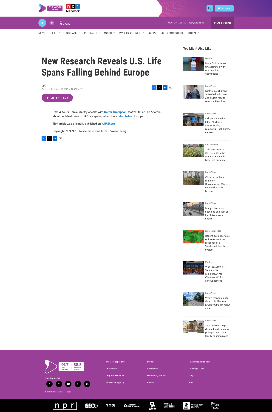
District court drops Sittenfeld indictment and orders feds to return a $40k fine (216, 96)
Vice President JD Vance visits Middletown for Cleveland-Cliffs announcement (215, 273)
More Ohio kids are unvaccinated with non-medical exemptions (215, 68)
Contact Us (152, 368)
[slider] (56, 22)
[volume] (51, 22)
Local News (210, 86)
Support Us (156, 32)
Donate (225, 8)
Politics (208, 262)
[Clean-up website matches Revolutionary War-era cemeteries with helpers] (193, 178)
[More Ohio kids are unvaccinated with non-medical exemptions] (193, 64)
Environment (211, 144)
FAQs (191, 375)
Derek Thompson (115, 112)
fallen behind (125, 116)
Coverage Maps (196, 368)
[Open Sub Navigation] (47, 33)
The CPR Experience (115, 361)
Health (208, 58)
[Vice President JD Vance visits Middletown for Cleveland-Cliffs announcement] (193, 268)
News (41, 32)
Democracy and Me (156, 375)
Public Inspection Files (199, 361)
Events (150, 361)
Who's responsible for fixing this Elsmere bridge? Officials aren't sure (217, 303)
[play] (42, 23)
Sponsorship (175, 32)
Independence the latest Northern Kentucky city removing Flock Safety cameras (217, 125)
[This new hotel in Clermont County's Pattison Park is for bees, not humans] (193, 150)
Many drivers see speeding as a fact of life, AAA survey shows (216, 213)
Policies (151, 382)
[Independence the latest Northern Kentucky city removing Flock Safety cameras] (193, 119)
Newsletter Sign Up (115, 382)
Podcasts (90, 32)
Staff (191, 382)
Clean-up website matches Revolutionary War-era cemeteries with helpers (217, 184)
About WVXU (112, 368)
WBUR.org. (108, 123)
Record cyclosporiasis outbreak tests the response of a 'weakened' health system (217, 242)
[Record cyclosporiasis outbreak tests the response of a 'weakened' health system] (193, 236)
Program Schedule (115, 375)
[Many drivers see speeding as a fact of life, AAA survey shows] (193, 209)
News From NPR (213, 231)
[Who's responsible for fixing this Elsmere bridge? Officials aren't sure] (193, 299)
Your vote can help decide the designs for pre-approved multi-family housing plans (217, 331)
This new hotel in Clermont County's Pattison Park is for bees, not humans (215, 155)
